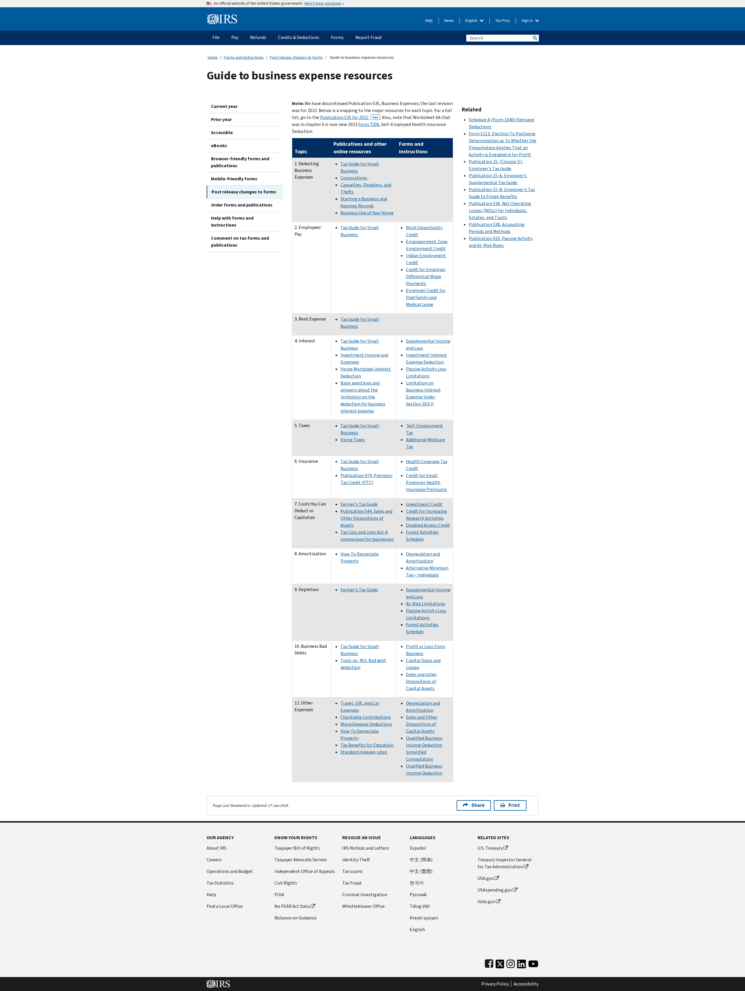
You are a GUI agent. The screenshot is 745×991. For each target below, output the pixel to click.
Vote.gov (486, 902)
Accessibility (526, 984)
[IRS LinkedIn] (521, 962)
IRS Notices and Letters (365, 848)
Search (534, 38)
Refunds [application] (258, 37)
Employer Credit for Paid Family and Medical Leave (426, 297)
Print (514, 805)
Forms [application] (337, 37)
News (449, 20)
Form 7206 (368, 124)
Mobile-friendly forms (234, 179)
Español (418, 848)
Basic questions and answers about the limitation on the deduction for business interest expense (362, 397)
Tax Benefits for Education (366, 745)
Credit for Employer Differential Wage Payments (426, 276)
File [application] (216, 37)
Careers (214, 860)
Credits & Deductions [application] (298, 37)
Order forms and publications (241, 205)
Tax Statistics (220, 883)
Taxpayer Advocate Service (300, 860)
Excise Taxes (352, 440)
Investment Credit (424, 504)
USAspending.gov (495, 890)
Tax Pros (502, 20)
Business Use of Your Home (367, 213)
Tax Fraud (351, 883)
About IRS (216, 848)
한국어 (417, 883)
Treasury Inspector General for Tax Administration (505, 863)
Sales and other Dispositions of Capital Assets (421, 681)
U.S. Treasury (490, 848)
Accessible (222, 132)
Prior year (221, 119)
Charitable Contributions (365, 717)
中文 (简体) (421, 860)
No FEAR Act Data (292, 906)
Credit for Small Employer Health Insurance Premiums (426, 482)
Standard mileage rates (363, 752)
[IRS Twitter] (500, 962)
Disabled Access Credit (428, 525)
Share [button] (478, 805)
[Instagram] (510, 962)
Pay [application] (234, 37)
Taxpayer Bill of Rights (297, 848)
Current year (224, 106)
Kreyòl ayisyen (424, 918)
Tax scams (352, 871)
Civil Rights (285, 883)
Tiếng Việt (420, 906)
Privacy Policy (495, 984)
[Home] (222, 16)
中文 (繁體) (421, 871)
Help (429, 20)
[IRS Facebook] (489, 962)
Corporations (353, 178)
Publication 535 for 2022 (349, 117)
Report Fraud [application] (368, 37)
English (471, 20)
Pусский (418, 895)
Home (213, 57)
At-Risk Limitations (425, 604)
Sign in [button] (528, 20)
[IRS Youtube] (533, 962)
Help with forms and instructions (232, 221)
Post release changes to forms (296, 57)
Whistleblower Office (363, 906)
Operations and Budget (230, 871)
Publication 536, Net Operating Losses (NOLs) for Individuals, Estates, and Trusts (500, 210)
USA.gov (486, 878)
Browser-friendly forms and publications (240, 162)
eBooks (219, 146)
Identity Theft (356, 860)
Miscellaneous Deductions (366, 724)
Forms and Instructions (244, 57)
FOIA (279, 895)
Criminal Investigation (364, 895)
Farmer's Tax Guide (359, 504)
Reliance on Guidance (295, 918)
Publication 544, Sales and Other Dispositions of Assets (366, 518)
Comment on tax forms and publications (240, 241)
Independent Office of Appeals (304, 871)
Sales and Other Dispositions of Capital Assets (421, 724)
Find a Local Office (225, 906)
